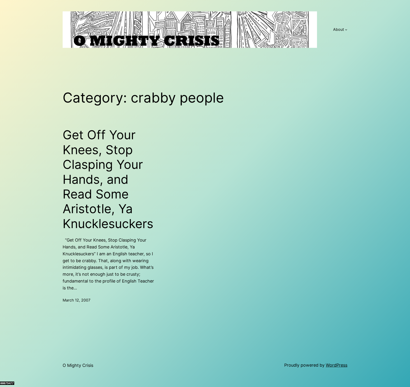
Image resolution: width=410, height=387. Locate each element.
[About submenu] (346, 29)
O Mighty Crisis (78, 365)
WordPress (336, 365)
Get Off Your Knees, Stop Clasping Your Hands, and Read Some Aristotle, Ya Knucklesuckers (108, 179)
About (338, 29)
